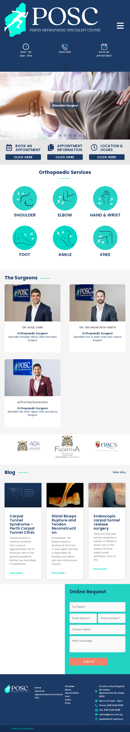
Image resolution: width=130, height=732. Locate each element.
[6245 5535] (65, 47)
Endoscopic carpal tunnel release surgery (107, 522)
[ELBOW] (65, 198)
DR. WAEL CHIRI (32, 327)
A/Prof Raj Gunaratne (32, 402)
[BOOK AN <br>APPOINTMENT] (104, 47)
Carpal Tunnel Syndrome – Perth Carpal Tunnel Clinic (22, 524)
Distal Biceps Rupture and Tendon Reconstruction (64, 524)
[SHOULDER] (25, 198)
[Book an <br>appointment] (9, 147)
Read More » (17, 573)
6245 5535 (65, 52)
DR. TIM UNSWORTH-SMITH (97, 327)
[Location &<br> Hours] (94, 147)
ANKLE (65, 255)
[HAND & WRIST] (105, 198)
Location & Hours (112, 147)
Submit (88, 661)
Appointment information (70, 147)
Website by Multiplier (23, 728)
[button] (66, 67)
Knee (105, 255)
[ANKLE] (65, 238)
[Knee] (105, 238)
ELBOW (65, 215)
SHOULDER (25, 215)
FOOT (24, 255)
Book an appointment (28, 147)
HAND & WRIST (105, 215)
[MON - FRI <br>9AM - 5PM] (26, 47)
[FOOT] (25, 238)
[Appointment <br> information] (50, 147)
